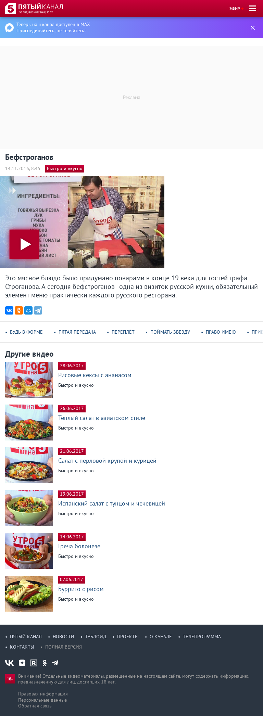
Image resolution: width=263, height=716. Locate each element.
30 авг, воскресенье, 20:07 (36, 12)
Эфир (234, 8)
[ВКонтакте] (9, 310)
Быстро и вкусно (65, 168)
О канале (161, 637)
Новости (63, 637)
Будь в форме (26, 332)
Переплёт (123, 332)
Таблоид (95, 637)
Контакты (22, 647)
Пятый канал (26, 637)
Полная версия (63, 647)
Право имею (221, 332)
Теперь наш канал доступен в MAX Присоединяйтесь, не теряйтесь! (53, 27)
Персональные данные (42, 700)
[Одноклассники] (19, 310)
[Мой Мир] (28, 310)
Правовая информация (43, 694)
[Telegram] (38, 310)
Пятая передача (77, 332)
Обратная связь (35, 706)
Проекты (128, 637)
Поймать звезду (170, 332)
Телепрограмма (202, 637)
